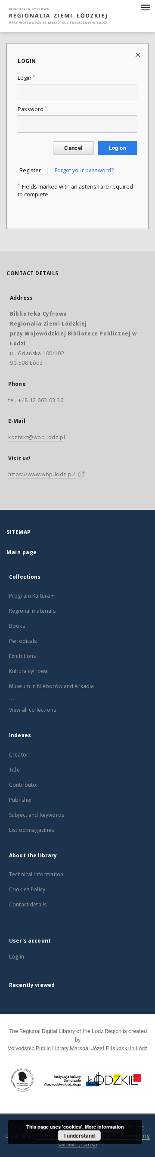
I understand (79, 1135)
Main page (21, 552)
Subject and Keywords (36, 815)
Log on (117, 148)
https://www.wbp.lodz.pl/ (41, 474)
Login (26, 77)
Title (14, 769)
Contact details (27, 904)
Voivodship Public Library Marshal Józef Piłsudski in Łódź (77, 1048)
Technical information (36, 874)
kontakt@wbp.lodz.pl (36, 437)
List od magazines (31, 830)
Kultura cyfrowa (28, 671)
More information (104, 1126)
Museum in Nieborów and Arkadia (51, 686)
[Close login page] (138, 54)
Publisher (20, 799)
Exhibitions (22, 656)
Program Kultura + (32, 595)
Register (30, 170)
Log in (16, 956)
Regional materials (32, 610)
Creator (18, 754)
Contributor (24, 784)
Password (32, 109)
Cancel (73, 148)
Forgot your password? (84, 170)
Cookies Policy (27, 889)
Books (17, 626)
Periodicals (23, 641)
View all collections (32, 709)
